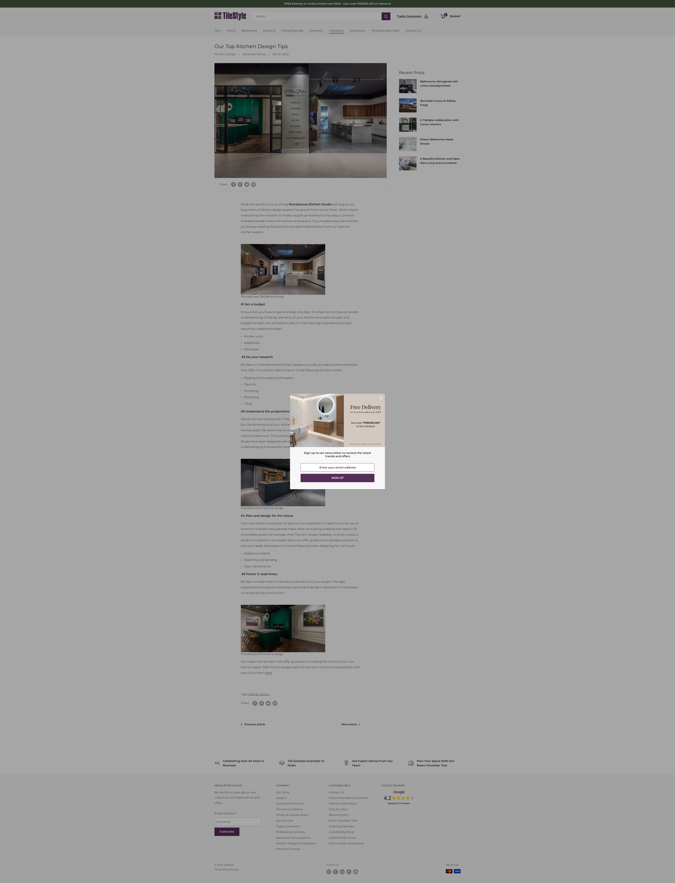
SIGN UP (338, 478)
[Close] (381, 397)
